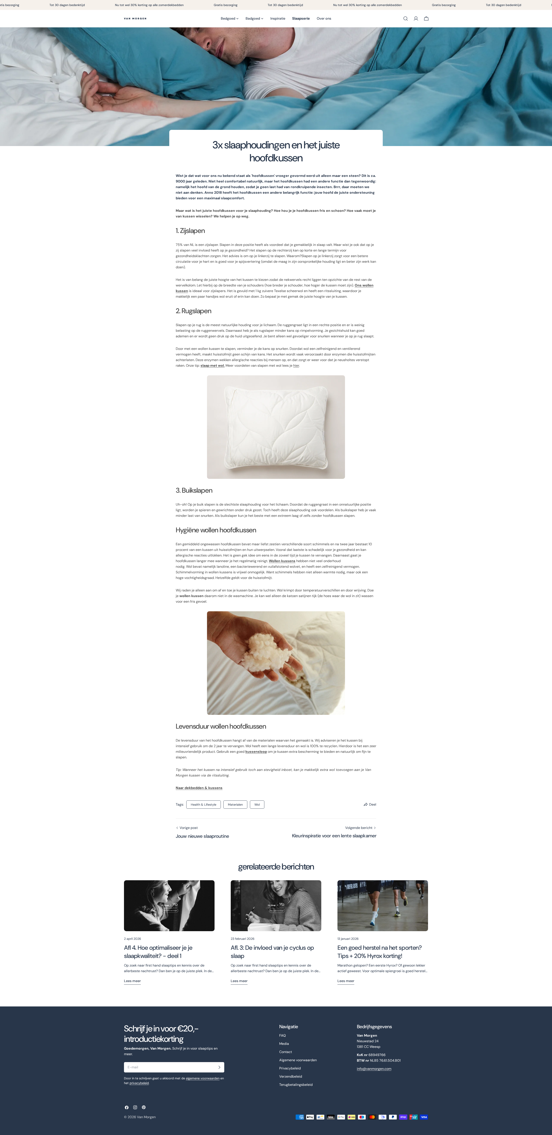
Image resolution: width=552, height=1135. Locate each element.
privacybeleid (139, 1083)
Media (284, 1043)
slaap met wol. (213, 365)
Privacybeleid (290, 1068)
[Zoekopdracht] (405, 18)
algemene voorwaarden (203, 1078)
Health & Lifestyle (203, 804)
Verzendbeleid (290, 1076)
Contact (285, 1052)
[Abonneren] (219, 1067)
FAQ (282, 1035)
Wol (257, 804)
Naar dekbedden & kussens (199, 788)
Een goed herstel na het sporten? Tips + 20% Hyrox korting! (379, 952)
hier (296, 365)
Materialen (235, 804)
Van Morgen (146, 1117)
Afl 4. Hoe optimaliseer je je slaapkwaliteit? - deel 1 (158, 952)
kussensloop (256, 751)
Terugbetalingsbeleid (296, 1084)
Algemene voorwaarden (298, 1060)
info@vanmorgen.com (374, 1068)
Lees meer (132, 981)
